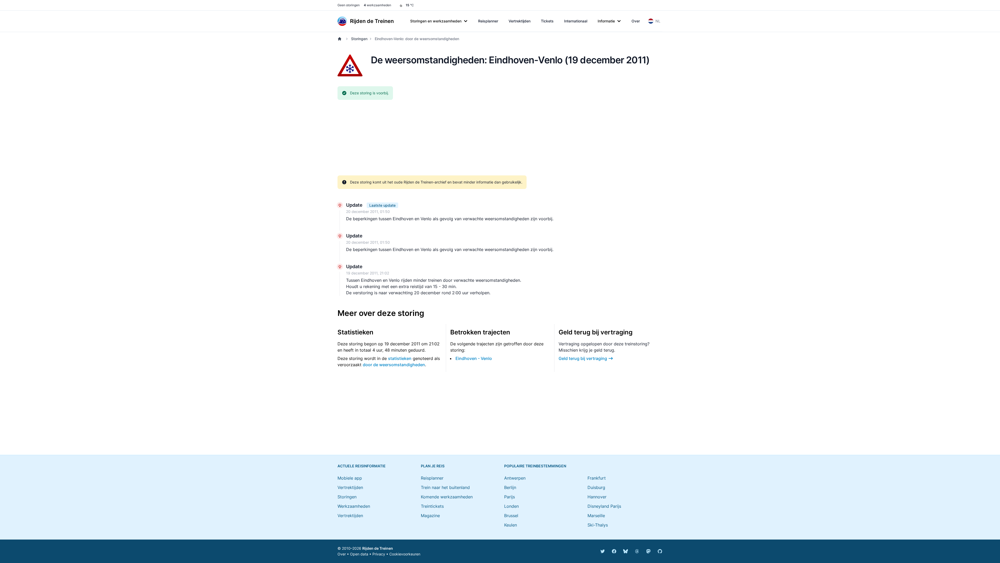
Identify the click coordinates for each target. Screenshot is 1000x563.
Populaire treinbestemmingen (535, 466)
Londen (511, 506)
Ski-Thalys (598, 525)
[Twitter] (602, 551)
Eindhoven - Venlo (473, 358)
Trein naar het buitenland (445, 487)
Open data (359, 554)
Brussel (511, 515)
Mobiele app (350, 478)
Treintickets (432, 506)
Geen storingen (349, 5)
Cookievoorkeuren (404, 554)
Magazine (430, 515)
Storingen (359, 38)
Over (636, 21)
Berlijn (510, 487)
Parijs (509, 496)
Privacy (378, 554)
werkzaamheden (377, 5)
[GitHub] (659, 551)
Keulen (510, 525)
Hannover (597, 496)
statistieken (399, 358)
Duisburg (596, 487)
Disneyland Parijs (604, 506)
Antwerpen (515, 478)
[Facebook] (614, 551)
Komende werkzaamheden (447, 496)
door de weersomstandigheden (394, 364)
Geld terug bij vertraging (583, 358)
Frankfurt (597, 478)
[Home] (341, 39)
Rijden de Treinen (377, 548)
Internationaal (575, 21)
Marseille (596, 515)
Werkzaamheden (354, 506)
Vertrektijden (519, 21)
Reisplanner (488, 21)
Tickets (547, 21)
